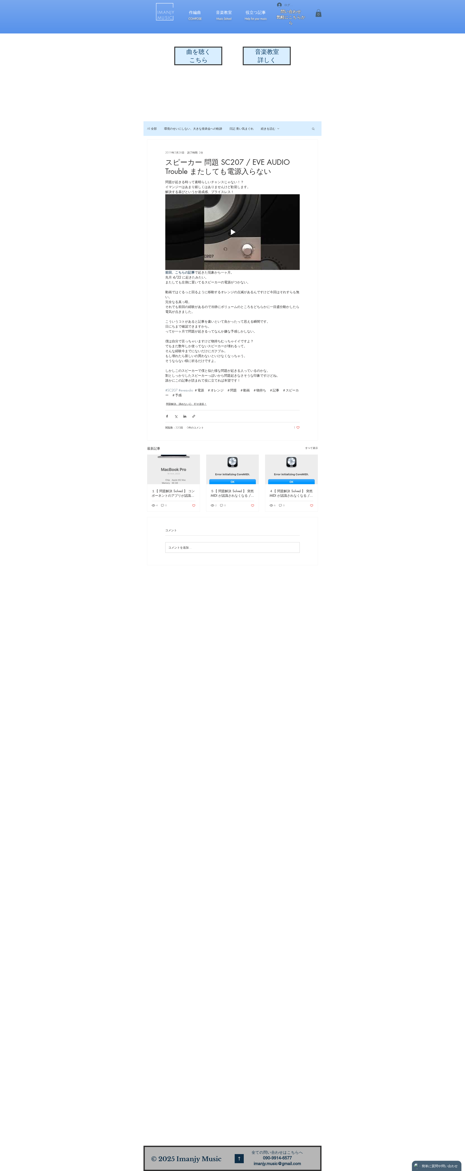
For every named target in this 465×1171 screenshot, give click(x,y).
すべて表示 (311, 448)
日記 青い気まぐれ (241, 129)
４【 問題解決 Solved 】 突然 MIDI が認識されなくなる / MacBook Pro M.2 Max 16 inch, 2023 (291, 493)
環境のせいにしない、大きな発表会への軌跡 (193, 129)
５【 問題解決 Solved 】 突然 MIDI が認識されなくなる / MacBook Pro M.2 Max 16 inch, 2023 (232, 493)
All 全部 (152, 129)
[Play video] (232, 232)
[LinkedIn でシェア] (185, 416)
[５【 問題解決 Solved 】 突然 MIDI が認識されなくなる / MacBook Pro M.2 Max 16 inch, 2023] (232, 469)
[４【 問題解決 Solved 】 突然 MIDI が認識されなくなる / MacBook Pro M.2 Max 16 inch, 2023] (291, 469)
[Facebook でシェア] (167, 416)
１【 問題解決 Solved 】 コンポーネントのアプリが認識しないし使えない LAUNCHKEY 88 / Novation (173, 493)
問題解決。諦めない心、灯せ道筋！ (186, 404)
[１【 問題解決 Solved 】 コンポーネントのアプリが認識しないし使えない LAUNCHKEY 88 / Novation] (173, 469)
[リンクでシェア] (193, 416)
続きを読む (268, 129)
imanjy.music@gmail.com (277, 1163)
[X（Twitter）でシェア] (176, 416)
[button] (318, 13)
